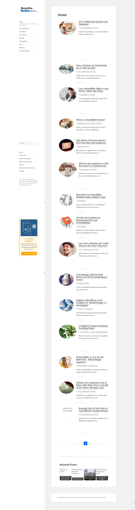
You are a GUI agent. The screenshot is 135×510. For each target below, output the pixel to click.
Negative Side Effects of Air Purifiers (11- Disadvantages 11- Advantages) (91, 303)
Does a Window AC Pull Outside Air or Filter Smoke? (91, 66)
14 (97, 443)
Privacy (21, 165)
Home (21, 152)
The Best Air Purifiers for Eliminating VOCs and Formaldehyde (88, 220)
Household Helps (24, 51)
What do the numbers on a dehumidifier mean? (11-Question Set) (97, 164)
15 (101, 443)
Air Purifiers (23, 35)
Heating (21, 38)
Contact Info (22, 155)
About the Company (25, 158)
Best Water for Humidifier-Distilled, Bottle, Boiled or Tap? (91, 196)
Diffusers (22, 47)
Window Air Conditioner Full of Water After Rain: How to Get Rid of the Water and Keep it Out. (92, 385)
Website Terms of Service (26, 168)
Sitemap (21, 171)
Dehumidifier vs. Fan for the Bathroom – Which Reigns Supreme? (90, 360)
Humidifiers (22, 31)
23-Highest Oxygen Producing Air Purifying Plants (95, 327)
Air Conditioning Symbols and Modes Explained (97, 23)
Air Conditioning (24, 28)
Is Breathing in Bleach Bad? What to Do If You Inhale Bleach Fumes (91, 277)
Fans (20, 44)
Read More (83, 59)
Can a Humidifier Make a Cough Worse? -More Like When (94, 89)
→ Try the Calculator (29, 253)
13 (93, 443)
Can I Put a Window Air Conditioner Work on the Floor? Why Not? (96, 244)
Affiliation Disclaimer (25, 162)
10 (81, 443)
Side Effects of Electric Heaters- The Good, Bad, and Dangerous (91, 141)
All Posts (95, 28)
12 (89, 443)
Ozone (28, 23)
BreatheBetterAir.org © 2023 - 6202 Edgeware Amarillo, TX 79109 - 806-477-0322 (82, 497)
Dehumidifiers (23, 41)
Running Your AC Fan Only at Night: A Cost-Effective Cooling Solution (97, 409)
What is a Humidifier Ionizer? (90, 119)
